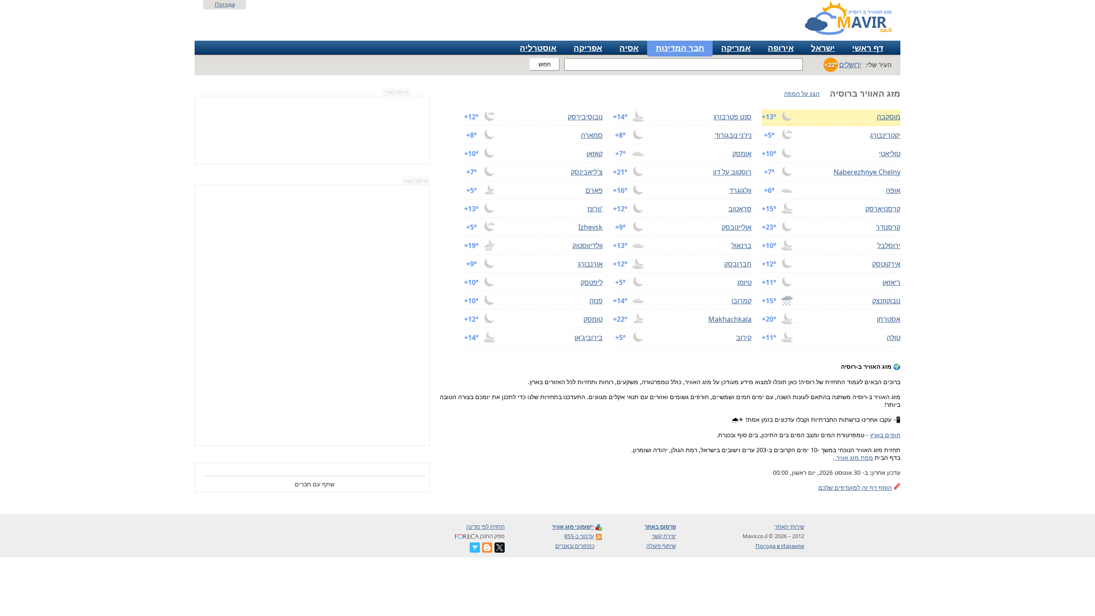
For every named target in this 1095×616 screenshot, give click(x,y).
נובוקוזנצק (886, 300)
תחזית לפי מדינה (485, 526)
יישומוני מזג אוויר (573, 526)
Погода (225, 4)
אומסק (742, 153)
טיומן (744, 282)
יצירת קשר (664, 536)
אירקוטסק (886, 264)
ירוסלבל (888, 245)
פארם (594, 190)
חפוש (545, 64)
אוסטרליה (538, 47)
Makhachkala (730, 319)
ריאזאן (891, 282)
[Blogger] (487, 547)
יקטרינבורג (885, 135)
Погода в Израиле (779, 546)
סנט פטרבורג (732, 116)
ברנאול (741, 245)
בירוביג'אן (588, 337)
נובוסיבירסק (585, 116)
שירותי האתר (789, 526)
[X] (499, 547)
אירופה (781, 47)
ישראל (823, 47)
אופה (893, 190)
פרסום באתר (396, 92)
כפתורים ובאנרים (575, 546)
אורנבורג (590, 264)
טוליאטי (889, 153)
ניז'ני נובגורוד (733, 135)
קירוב (744, 337)
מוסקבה (888, 116)
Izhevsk (590, 227)
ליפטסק (591, 282)
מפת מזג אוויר (854, 457)
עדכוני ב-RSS (579, 536)
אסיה (629, 47)
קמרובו (741, 300)
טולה (893, 337)
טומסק (593, 319)
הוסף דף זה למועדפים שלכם (855, 487)
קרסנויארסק (882, 208)
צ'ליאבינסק (587, 172)
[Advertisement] (312, 315)
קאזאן (594, 153)
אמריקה (736, 47)
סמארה (592, 135)
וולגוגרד (740, 190)
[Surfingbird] (475, 547)
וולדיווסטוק (587, 245)
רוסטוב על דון (732, 172)
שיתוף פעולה (661, 546)
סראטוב (740, 208)
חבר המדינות (680, 47)
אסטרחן (888, 319)
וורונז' (595, 208)
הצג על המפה (802, 93)
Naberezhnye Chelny (867, 172)
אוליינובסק (737, 227)
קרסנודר (888, 227)
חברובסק (738, 264)
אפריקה (588, 47)
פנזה (596, 300)
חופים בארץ (885, 435)
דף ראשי (867, 47)
